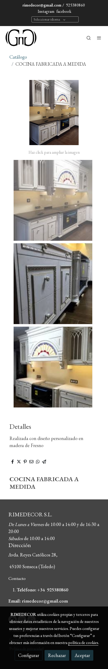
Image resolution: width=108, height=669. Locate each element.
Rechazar (57, 655)
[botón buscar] (88, 37)
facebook (63, 11)
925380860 (75, 5)
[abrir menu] (99, 37)
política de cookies (83, 642)
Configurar (28, 655)
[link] (21, 38)
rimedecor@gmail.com (42, 5)
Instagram (45, 11)
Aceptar (82, 655)
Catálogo (18, 57)
